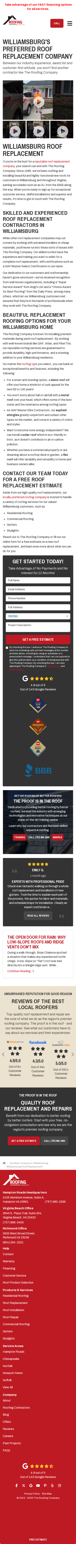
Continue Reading (19, 971)
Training (19, 837)
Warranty (9, 1261)
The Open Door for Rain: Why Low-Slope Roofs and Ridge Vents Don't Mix (36, 942)
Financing (9, 1268)
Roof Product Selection (18, 1282)
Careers (8, 1436)
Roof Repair (11, 1317)
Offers (7, 1421)
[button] (3, 1054)
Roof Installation (13, 1310)
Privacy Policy (16, 669)
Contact (8, 1254)
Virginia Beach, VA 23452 (22, 1215)
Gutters (8, 1331)
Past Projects (12, 1443)
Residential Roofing (16, 1295)
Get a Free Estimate (38, 639)
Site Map (47, 1493)
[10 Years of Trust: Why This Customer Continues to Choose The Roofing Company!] (38, 100)
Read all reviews (38, 915)
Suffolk (7, 1380)
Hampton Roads (13, 1351)
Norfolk (8, 1366)
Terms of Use (53, 666)
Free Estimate (38, 1539)
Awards (57, 837)
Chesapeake (11, 1358)
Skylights (9, 1338)
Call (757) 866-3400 (38, 837)
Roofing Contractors (16, 1407)
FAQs (6, 1450)
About (7, 1400)
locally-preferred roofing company (25, 497)
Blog (6, 1414)
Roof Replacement (15, 1302)
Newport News (13, 1373)
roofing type (29, 364)
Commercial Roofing (16, 1324)
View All (8, 1387)
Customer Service (14, 1275)
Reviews (8, 1428)
